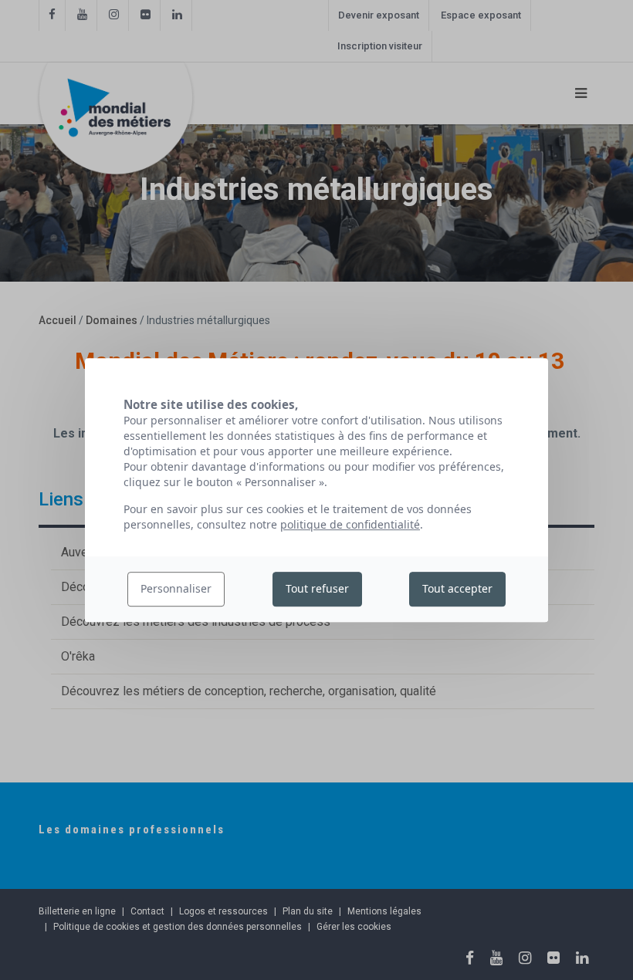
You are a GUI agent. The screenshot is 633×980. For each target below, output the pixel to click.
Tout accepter (457, 589)
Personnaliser (176, 589)
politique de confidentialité (350, 524)
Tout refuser (317, 589)
